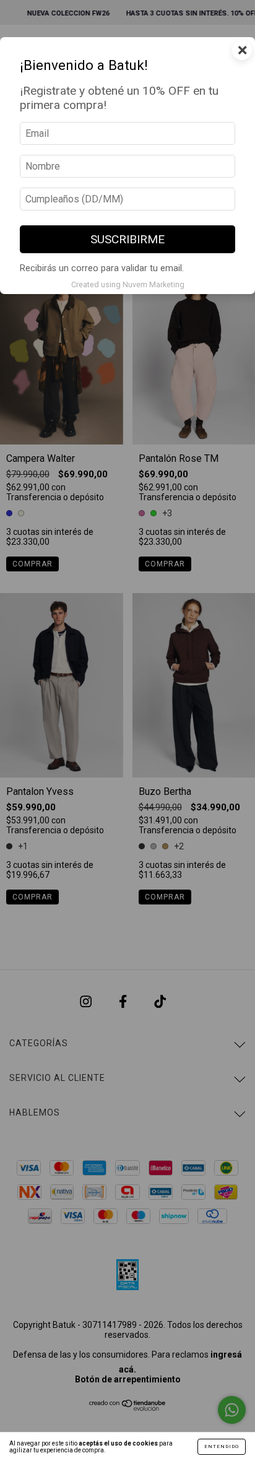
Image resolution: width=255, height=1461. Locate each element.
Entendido (221, 1446)
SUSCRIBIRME (127, 239)
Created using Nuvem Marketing (127, 284)
